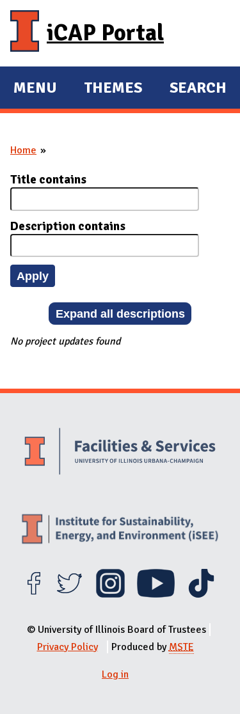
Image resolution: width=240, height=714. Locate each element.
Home (23, 150)
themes (113, 89)
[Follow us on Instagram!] (110, 594)
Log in (115, 674)
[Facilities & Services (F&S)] (120, 453)
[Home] (24, 33)
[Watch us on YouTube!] (156, 594)
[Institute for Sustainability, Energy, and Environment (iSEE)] (120, 530)
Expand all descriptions (120, 313)
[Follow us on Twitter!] (69, 594)
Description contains (67, 226)
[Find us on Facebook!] (33, 594)
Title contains (48, 179)
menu (35, 89)
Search (198, 87)
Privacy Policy (67, 646)
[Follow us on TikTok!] (201, 594)
